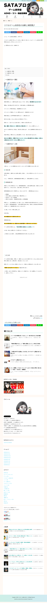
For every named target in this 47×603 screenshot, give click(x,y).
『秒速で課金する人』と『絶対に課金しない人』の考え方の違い (26, 343)
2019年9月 (7, 459)
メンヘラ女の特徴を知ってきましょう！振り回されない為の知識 (26, 335)
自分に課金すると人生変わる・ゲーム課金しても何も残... (21, 555)
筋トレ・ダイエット (8, 499)
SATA (41, 318)
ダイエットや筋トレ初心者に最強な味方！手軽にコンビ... (21, 535)
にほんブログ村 (7, 513)
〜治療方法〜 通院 (9, 71)
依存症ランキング (7, 516)
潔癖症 (6, 497)
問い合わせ (24, 0)
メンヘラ (6, 485)
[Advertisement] (23, 56)
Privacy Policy (29, 0)
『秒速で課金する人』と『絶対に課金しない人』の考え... (21, 548)
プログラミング (8, 483)
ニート (6, 479)
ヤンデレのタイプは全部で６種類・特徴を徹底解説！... (20, 542)
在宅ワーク (7, 492)
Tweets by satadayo (8, 442)
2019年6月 (7, 464)
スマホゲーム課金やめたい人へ (18, 360)
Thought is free (30, 599)
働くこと (6, 490)
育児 (5, 501)
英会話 (6, 502)
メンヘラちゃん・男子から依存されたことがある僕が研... (21, 561)
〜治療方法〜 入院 (9, 73)
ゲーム (11, 20)
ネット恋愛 (7, 481)
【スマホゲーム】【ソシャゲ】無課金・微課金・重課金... (21, 568)
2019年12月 (7, 454)
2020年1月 (7, 452)
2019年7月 (7, 462)
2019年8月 (7, 461)
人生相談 (6, 488)
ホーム (6, 20)
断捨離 (6, 494)
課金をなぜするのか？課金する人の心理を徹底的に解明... (21, 529)
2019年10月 (7, 457)
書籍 (5, 495)
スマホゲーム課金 (38, 315)
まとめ (7, 75)
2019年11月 (7, 455)
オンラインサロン (8, 474)
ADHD (6, 472)
